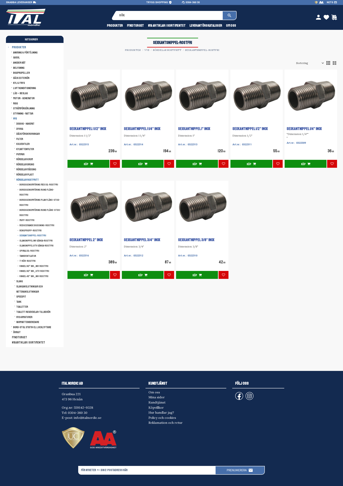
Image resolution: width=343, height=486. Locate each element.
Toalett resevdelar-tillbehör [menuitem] (33, 312)
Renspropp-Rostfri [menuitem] (30, 230)
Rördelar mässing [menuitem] (26, 169)
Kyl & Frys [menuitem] (19, 83)
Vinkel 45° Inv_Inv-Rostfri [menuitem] (33, 276)
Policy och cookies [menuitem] (162, 418)
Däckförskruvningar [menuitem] (28, 134)
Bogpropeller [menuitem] (21, 73)
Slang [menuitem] (19, 281)
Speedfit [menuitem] (21, 296)
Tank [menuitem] (18, 302)
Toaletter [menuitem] (22, 306)
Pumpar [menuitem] (20, 154)
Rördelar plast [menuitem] (25, 174)
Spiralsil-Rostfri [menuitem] (29, 250)
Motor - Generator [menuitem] (24, 98)
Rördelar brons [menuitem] (25, 164)
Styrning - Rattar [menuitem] (23, 113)
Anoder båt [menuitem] (19, 62)
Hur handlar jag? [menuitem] (161, 412)
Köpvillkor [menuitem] (156, 407)
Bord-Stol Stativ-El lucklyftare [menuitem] (32, 327)
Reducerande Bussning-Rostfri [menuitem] (36, 225)
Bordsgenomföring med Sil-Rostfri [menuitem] (38, 184)
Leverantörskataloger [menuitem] (206, 25)
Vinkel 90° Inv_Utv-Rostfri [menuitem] (34, 271)
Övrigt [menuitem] (17, 332)
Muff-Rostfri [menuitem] (26, 220)
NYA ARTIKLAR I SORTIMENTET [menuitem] (167, 25)
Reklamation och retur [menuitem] (165, 423)
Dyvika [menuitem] (19, 129)
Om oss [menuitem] (231, 25)
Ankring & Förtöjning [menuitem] (25, 52)
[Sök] (229, 15)
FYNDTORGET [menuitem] (135, 25)
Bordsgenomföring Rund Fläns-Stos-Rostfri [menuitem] (40, 213)
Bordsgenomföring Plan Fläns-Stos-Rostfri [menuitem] (39, 202)
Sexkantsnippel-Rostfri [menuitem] (32, 235)
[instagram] (238, 394)
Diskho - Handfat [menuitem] (25, 123)
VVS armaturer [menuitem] (24, 317)
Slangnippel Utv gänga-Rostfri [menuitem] (36, 245)
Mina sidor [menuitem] (156, 397)
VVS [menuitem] (15, 118)
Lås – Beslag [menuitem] (20, 93)
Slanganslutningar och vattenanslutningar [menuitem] (29, 289)
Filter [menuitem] (19, 139)
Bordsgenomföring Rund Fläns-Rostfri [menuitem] (36, 192)
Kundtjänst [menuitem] (157, 402)
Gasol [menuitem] (16, 57)
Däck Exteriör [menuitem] (21, 78)
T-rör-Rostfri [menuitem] (27, 261)
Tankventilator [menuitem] (27, 256)
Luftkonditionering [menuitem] (24, 88)
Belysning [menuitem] (18, 68)
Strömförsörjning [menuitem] (24, 108)
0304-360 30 (193, 2)
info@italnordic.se (87, 418)
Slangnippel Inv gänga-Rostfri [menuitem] (36, 240)
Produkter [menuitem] (115, 25)
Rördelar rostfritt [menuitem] (27, 179)
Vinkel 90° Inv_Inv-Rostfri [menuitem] (33, 266)
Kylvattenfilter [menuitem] (25, 149)
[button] (328, 63)
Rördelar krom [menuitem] (24, 159)
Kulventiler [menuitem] (23, 144)
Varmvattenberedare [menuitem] (27, 322)
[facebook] (236, 394)
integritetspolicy (169, 479)
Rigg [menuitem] (15, 103)
